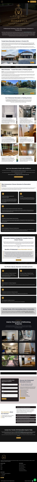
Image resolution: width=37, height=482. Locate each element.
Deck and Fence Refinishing (6, 156)
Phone (2, 386)
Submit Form (4, 398)
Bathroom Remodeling (23, 118)
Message (3, 393)
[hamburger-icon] (28, 1)
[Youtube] (3, 477)
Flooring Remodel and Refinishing (25, 156)
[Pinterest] (2, 477)
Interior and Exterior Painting (6, 118)
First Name (3, 383)
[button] (26, 407)
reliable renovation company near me (30, 312)
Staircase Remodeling (23, 137)
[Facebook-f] (1, 477)
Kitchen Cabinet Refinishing (6, 137)
